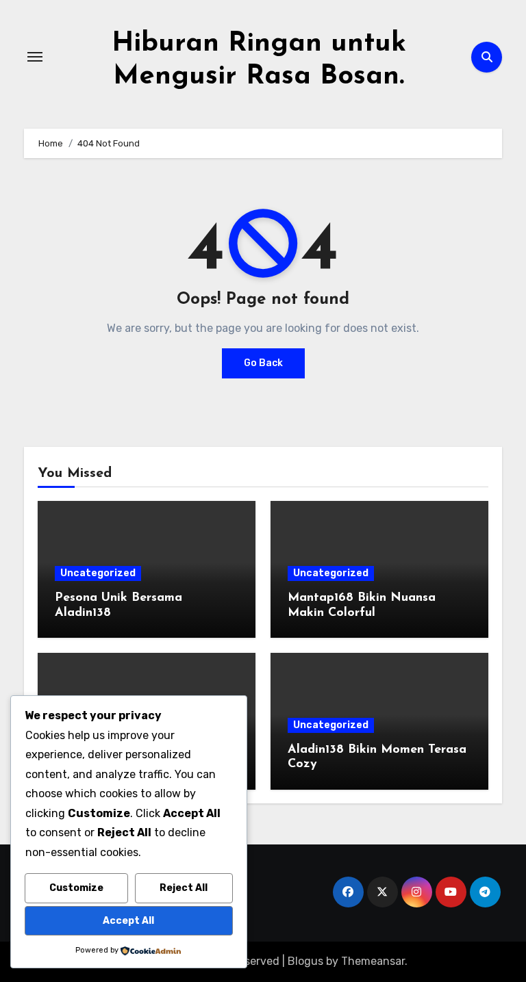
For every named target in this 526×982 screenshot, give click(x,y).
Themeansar (373, 961)
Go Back (263, 363)
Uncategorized (98, 573)
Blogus (305, 961)
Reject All (184, 888)
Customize (76, 888)
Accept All (128, 921)
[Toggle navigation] (35, 57)
